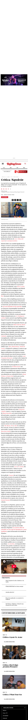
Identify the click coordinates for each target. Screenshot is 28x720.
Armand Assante (5, 500)
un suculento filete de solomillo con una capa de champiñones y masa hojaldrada (14, 529)
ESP (17, 167)
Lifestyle (5, 718)
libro (2, 296)
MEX (24, 167)
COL (4, 167)
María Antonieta (7, 413)
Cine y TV (5, 713)
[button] (2, 80)
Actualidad (5, 715)
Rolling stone (8, 707)
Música (4, 710)
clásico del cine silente (19, 324)
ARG (11, 167)
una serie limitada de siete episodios (12, 306)
